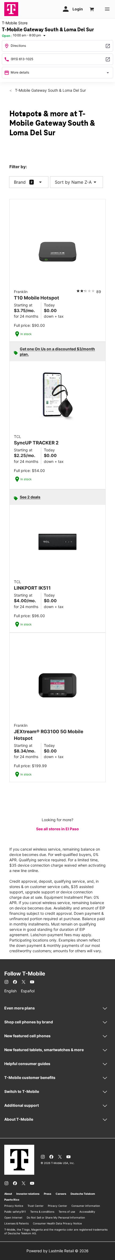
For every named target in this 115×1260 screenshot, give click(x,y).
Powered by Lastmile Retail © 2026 (57, 1251)
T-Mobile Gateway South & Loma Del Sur (50, 90)
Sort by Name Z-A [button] (76, 182)
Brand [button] (20, 182)
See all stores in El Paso (57, 829)
